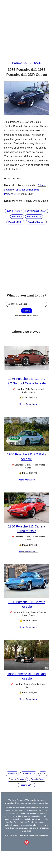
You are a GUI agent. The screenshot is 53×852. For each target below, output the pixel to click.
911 (42, 773)
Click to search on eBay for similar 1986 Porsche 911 (25, 189)
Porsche (16, 216)
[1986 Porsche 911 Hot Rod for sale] (26, 669)
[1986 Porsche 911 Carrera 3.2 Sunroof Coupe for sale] (26, 374)
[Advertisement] (26, 28)
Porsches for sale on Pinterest (36, 835)
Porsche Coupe (35, 222)
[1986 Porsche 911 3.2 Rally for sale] (26, 450)
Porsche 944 (37, 779)
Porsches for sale (26, 62)
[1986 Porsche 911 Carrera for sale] (26, 597)
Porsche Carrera (16, 779)
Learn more (26, 831)
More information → (28, 404)
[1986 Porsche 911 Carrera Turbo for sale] (26, 522)
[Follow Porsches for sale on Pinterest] (26, 844)
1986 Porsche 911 (36, 211)
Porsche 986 (14, 222)
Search (26, 311)
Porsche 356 (26, 785)
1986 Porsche (13, 211)
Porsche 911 (33, 216)
